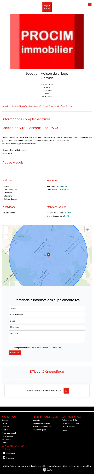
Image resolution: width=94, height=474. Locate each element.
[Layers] (87, 229)
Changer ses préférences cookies (77, 466)
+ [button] (6, 228)
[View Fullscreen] (6, 237)
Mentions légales (34, 466)
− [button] (6, 231)
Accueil (5, 106)
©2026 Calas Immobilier (13, 466)
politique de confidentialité (40, 347)
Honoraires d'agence (52, 466)
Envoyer (14, 353)
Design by (50, 470)
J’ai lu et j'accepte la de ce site (36, 347)
